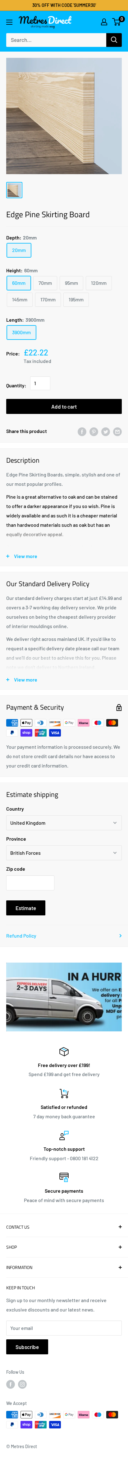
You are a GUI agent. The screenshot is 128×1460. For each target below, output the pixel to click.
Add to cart (64, 406)
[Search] (114, 40)
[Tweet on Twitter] (105, 431)
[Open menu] (9, 22)
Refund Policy (21, 936)
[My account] (104, 21)
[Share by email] (117, 431)
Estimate (26, 908)
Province (16, 839)
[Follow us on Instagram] (22, 1384)
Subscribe (27, 1347)
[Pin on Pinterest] (93, 431)
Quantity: (16, 385)
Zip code (15, 869)
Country (15, 809)
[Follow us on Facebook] (10, 1384)
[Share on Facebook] (82, 431)
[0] (117, 22)
